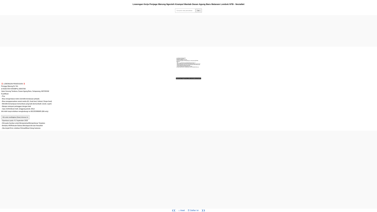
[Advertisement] (59, 28)
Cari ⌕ (198, 10)
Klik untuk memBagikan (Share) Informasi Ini (15, 117)
